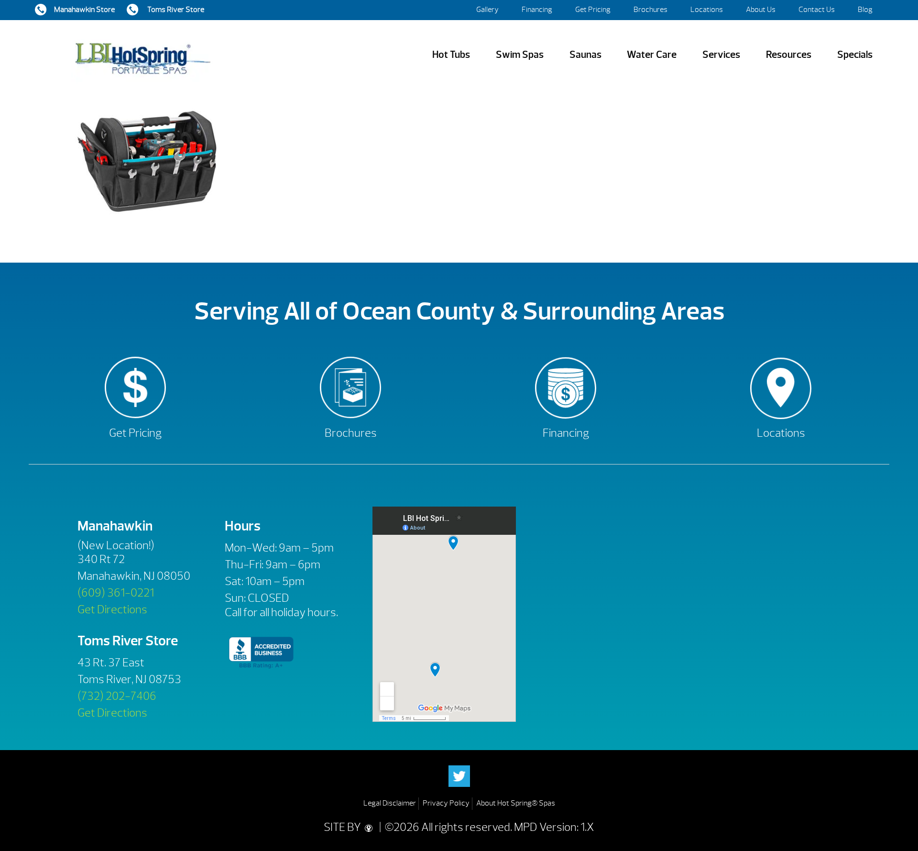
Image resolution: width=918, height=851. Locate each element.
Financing (537, 9)
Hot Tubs (451, 54)
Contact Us (816, 9)
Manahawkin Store (84, 9)
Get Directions (112, 609)
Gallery (487, 9)
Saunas (585, 54)
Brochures (650, 9)
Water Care (652, 54)
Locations (706, 9)
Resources (788, 54)
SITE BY (343, 827)
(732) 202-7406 (116, 696)
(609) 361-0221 (115, 593)
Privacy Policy (446, 803)
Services (721, 54)
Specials (855, 54)
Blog (865, 9)
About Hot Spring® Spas (515, 803)
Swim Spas (520, 54)
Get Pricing (593, 9)
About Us (761, 9)
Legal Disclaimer (389, 803)
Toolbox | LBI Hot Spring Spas (142, 54)
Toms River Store (175, 9)
